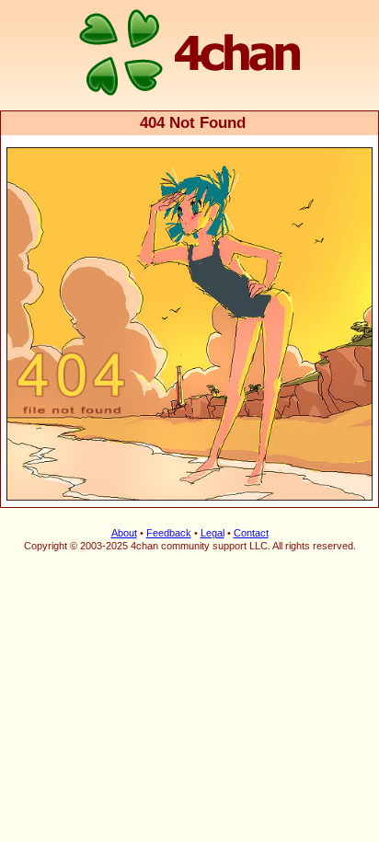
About (124, 532)
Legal (212, 532)
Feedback (168, 532)
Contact (251, 532)
